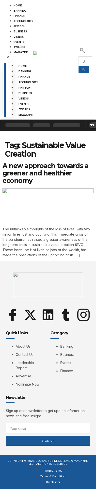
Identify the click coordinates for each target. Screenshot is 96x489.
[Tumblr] (66, 315)
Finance (19, 16)
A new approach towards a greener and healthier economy (45, 173)
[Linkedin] (48, 315)
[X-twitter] (30, 315)
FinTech (19, 26)
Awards (19, 47)
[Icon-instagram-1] (83, 315)
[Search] (84, 69)
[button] (8, 57)
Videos (19, 36)
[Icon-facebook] (12, 315)
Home (18, 5)
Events (19, 42)
